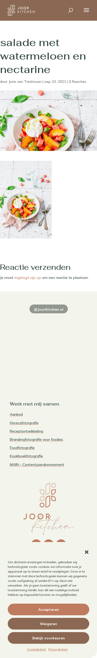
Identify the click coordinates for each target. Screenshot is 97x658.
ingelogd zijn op (27, 277)
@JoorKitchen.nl (48, 309)
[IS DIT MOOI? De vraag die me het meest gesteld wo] (28, 321)
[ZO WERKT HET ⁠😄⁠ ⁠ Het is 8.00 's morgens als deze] (28, 345)
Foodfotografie (22, 447)
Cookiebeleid (36, 649)
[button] (86, 552)
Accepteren (48, 609)
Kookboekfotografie (26, 456)
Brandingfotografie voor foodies (36, 439)
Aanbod (16, 414)
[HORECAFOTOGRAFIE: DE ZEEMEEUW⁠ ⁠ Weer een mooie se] (68, 345)
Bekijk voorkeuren (48, 638)
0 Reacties (77, 81)
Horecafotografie (24, 423)
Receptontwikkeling (26, 431)
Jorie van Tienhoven (25, 81)
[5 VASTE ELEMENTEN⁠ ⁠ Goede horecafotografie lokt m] (28, 369)
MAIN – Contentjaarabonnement (37, 464)
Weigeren (48, 623)
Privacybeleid (58, 649)
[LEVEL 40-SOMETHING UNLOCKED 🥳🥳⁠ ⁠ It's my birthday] (68, 321)
